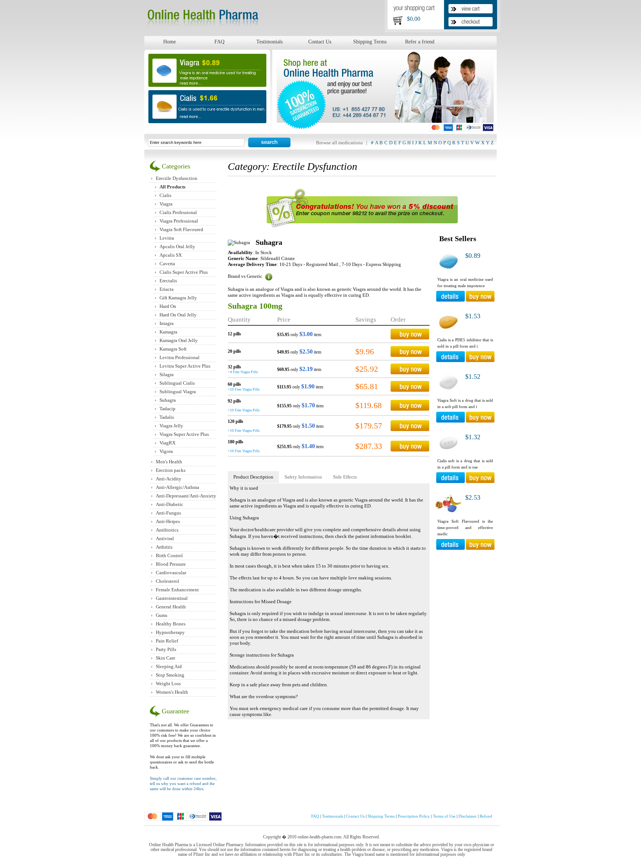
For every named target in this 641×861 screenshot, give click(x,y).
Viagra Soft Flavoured (181, 229)
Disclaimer (467, 816)
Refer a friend (419, 42)
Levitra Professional (180, 357)
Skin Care (165, 658)
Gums (161, 615)
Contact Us (319, 42)
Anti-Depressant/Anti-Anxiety (186, 496)
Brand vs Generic (245, 276)
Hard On (168, 306)
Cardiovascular (171, 572)
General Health (171, 606)
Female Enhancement (177, 589)
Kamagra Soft (173, 349)
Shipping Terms (370, 42)
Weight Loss (168, 683)
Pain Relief (167, 641)
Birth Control (169, 555)
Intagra (167, 323)
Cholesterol (167, 581)
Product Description (253, 477)
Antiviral (165, 538)
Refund (486, 816)
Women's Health (172, 692)
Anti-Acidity (168, 479)
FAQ (219, 42)
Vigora (166, 451)
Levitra (167, 238)
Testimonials (269, 42)
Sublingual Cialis (177, 383)
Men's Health (169, 461)
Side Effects (345, 477)
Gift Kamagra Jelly (178, 297)
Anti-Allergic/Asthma (177, 487)
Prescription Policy (414, 816)
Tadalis (167, 417)
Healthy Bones (170, 624)
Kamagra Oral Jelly (179, 340)
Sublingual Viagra (178, 391)
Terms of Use (444, 816)
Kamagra (168, 332)
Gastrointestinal (172, 598)
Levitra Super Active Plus (185, 366)
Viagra (166, 204)
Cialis (165, 195)
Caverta (167, 263)
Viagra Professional (179, 221)
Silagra (167, 374)
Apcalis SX (171, 255)
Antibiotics (167, 530)
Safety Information (303, 477)
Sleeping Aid (169, 666)
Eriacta (167, 289)
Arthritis (164, 547)
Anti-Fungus (168, 513)
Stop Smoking (170, 675)
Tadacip (167, 408)
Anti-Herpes (168, 521)
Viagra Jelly (171, 425)
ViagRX (167, 443)
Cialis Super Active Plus (184, 272)
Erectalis (168, 280)
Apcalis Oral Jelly (177, 246)
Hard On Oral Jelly (178, 315)
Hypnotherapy (170, 632)
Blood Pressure (171, 564)
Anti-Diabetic (169, 504)
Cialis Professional (178, 212)
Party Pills (166, 649)
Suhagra (168, 400)
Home (169, 42)
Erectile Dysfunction (176, 178)
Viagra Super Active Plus (184, 434)
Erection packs (170, 470)
